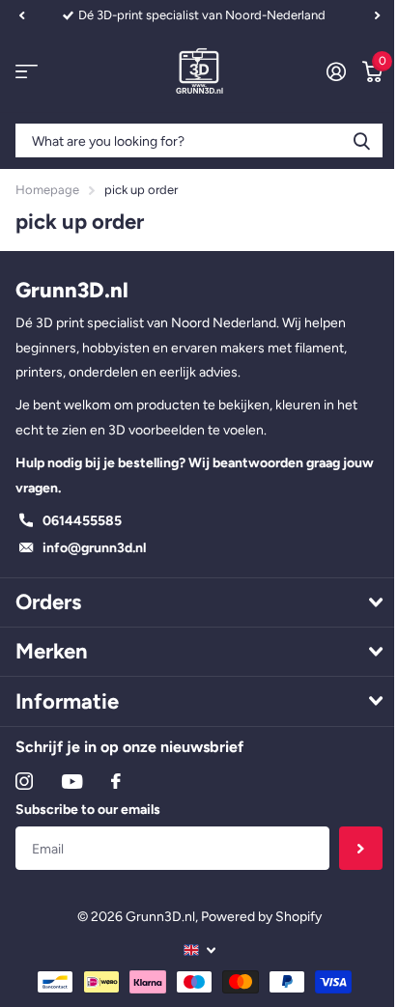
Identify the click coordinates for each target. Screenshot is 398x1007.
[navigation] (21, 15)
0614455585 (82, 521)
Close (199, 602)
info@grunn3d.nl (94, 548)
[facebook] (116, 781)
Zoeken (361, 140)
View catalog (26, 72)
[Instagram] (24, 781)
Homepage (47, 189)
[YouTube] (72, 781)
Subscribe (361, 848)
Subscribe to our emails (87, 809)
